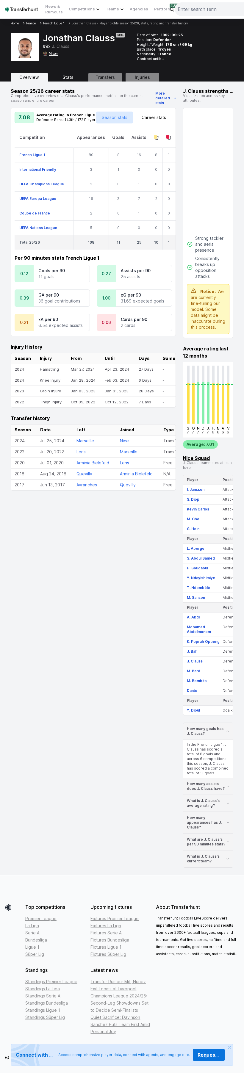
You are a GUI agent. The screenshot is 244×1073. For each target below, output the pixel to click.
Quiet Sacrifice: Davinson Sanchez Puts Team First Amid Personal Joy (120, 1024)
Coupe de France (34, 213)
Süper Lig (34, 954)
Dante (192, 690)
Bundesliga (36, 939)
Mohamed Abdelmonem (199, 629)
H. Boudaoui (197, 568)
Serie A (32, 932)
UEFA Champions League (41, 184)
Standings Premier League (51, 981)
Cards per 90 (134, 319)
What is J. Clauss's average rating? (203, 803)
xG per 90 (131, 294)
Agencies (139, 9)
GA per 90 (48, 294)
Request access (211, 1055)
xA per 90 (48, 319)
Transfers (105, 77)
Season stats (114, 117)
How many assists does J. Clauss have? (206, 786)
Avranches (86, 484)
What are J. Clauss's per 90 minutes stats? (206, 841)
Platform (162, 9)
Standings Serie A (42, 995)
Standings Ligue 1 (42, 1010)
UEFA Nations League (38, 227)
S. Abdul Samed (201, 558)
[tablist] (122, 77)
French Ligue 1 (32, 155)
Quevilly (84, 473)
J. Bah (192, 651)
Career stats (154, 117)
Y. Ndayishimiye (201, 578)
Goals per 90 (51, 270)
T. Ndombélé (198, 587)
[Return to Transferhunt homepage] (21, 9)
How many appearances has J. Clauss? (204, 822)
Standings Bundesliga (46, 1002)
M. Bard (193, 671)
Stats (67, 77)
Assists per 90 (136, 270)
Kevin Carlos (198, 509)
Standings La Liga (42, 988)
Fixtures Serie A (106, 932)
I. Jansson (195, 489)
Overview (29, 77)
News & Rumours (54, 9)
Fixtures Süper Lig (108, 954)
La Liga (32, 925)
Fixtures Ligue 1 (105, 947)
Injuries (142, 77)
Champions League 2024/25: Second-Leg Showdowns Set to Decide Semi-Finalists (119, 1003)
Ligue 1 (32, 947)
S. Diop (193, 499)
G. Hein (193, 529)
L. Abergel (196, 548)
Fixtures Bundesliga (109, 939)
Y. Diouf (193, 710)
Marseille (85, 440)
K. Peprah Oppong (203, 641)
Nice (53, 53)
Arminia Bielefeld (92, 462)
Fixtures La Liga (105, 925)
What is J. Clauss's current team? (203, 858)
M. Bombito (197, 681)
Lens (81, 451)
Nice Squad (196, 458)
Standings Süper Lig (45, 1017)
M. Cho (193, 519)
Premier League (41, 918)
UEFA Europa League (37, 198)
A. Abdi (193, 617)
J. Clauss (195, 661)
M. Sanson (196, 597)
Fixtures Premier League (114, 918)
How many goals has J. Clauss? (205, 731)
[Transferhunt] (13, 907)
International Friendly (37, 169)
